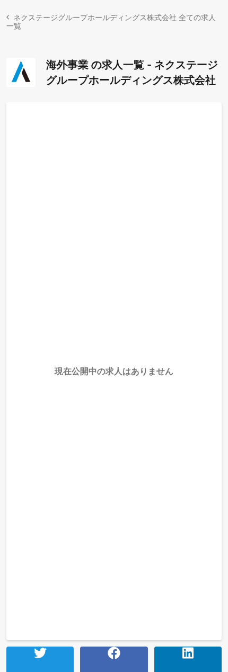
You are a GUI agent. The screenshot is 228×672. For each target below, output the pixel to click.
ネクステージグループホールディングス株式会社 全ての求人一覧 (111, 21)
